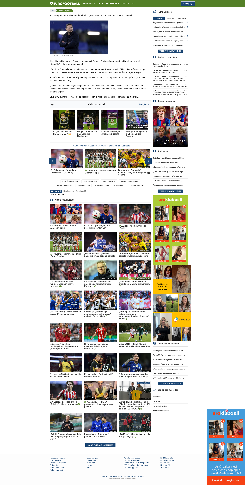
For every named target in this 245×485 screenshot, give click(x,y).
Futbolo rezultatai (56, 470)
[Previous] (52, 161)
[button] (126, 3)
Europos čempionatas (132, 460)
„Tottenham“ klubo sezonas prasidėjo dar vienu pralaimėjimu (177, 85)
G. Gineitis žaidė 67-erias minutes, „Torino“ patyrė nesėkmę (176, 64)
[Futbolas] (52, 10)
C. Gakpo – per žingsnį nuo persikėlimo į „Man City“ (174, 158)
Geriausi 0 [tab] (56, 191)
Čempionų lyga (92, 458)
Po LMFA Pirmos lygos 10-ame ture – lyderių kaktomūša (175, 355)
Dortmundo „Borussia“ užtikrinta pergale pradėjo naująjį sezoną (178, 176)
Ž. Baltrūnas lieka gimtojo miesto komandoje (171, 360)
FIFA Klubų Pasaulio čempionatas (136, 465)
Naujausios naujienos (58, 458)
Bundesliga (91, 463)
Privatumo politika (130, 476)
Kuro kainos (158, 397)
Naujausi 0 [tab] (68, 191)
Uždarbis (156, 401)
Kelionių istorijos (160, 406)
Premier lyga (91, 460)
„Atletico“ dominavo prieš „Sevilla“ (167, 163)
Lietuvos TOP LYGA (137, 185)
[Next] (148, 161)
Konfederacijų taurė (131, 468)
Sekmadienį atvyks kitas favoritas (166, 373)
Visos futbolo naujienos (100, 445)
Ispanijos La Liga (84, 185)
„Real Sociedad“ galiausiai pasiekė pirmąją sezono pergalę (176, 172)
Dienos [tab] (159, 18)
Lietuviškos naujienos (58, 463)
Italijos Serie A (119, 185)
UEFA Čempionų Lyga (70, 181)
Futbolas (141, 476)
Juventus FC (165, 468)
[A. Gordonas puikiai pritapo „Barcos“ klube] (170, 126)
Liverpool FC (165, 465)
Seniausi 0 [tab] (81, 191)
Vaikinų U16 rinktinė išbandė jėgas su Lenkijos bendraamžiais (177, 351)
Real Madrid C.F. (166, 458)
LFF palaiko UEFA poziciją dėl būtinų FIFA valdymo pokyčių (177, 378)
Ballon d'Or (54, 465)
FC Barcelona (165, 463)
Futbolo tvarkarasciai (57, 468)
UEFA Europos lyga (90, 181)
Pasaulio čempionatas (132, 458)
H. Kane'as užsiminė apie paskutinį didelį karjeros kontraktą (176, 27)
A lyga (89, 468)
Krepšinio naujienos (161, 411)
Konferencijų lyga (109, 181)
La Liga (89, 465)
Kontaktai (104, 476)
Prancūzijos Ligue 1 (102, 185)
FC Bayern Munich (167, 460)
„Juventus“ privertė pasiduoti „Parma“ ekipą (170, 167)
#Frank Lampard (122, 146)
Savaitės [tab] (170, 18)
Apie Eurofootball (116, 476)
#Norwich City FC (106, 146)
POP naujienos (55, 460)
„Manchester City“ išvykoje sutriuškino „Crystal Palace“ (175, 36)
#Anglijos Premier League (85, 146)
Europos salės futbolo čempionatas (137, 463)
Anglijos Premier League (129, 181)
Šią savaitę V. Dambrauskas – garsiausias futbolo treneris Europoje (179, 23)
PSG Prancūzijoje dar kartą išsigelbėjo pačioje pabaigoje (175, 45)
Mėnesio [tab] (182, 18)
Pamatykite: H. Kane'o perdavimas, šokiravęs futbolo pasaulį (177, 32)
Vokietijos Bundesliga (64, 185)
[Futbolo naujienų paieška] (133, 3)
